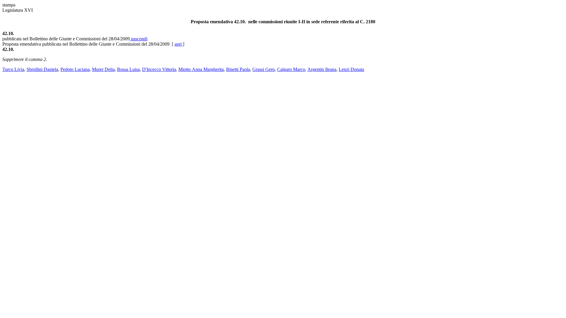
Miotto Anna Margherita (201, 69)
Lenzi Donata (351, 69)
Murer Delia (103, 69)
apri (179, 44)
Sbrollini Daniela (42, 69)
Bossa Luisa (128, 69)
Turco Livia (13, 69)
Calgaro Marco (291, 69)
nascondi (138, 38)
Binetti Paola (238, 69)
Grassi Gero (263, 69)
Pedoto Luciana (75, 69)
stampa (8, 4)
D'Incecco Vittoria (159, 69)
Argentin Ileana (321, 69)
